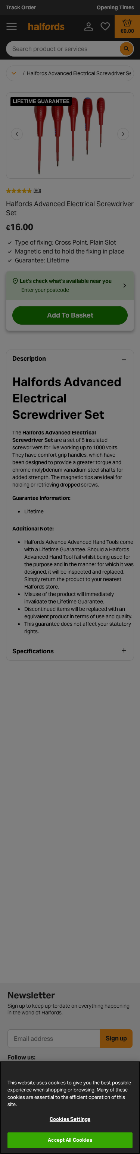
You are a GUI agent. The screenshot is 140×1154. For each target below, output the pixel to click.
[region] (70, 1107)
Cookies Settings (70, 1119)
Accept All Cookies (70, 1140)
